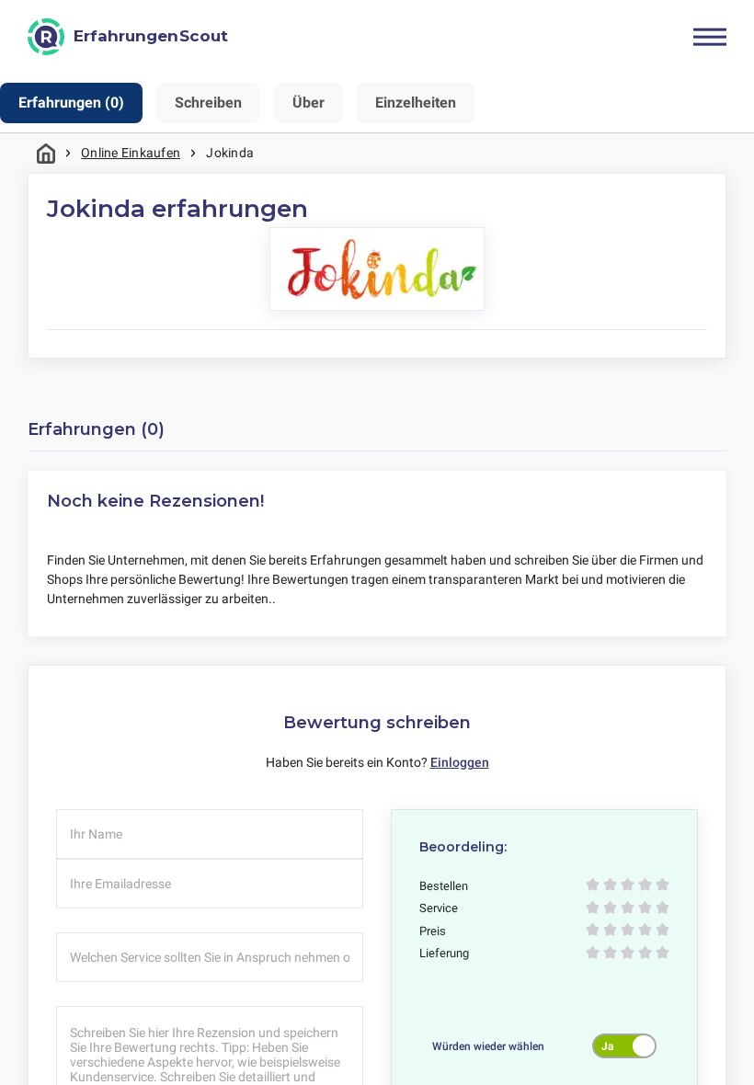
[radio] (593, 886)
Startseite (46, 153)
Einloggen (459, 762)
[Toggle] (709, 37)
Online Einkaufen (130, 152)
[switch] (624, 1045)
